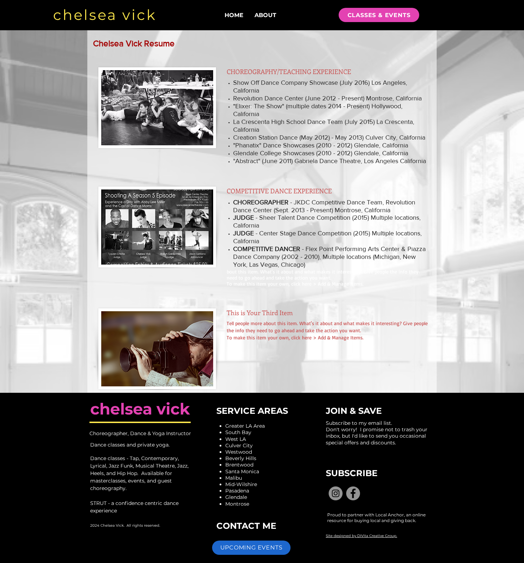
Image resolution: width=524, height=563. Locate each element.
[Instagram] (336, 493)
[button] (251, 548)
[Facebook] (353, 493)
